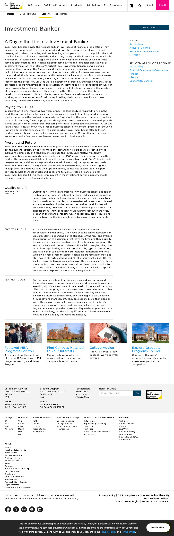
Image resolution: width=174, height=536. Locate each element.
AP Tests (9, 429)
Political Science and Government (149, 70)
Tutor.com (89, 426)
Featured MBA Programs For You (19, 349)
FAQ (7, 397)
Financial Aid (63, 429)
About (8, 447)
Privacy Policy (108, 532)
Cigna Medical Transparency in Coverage (18, 486)
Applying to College (67, 426)
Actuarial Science (139, 48)
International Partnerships (18, 468)
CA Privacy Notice (128, 495)
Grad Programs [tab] (28, 14)
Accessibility (11, 479)
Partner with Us (12, 458)
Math (34, 421)
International (81, 391)
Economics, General (141, 81)
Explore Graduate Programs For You (146, 349)
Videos (122, 426)
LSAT (20, 426)
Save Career (149, 27)
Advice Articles (126, 423)
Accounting (136, 44)
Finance (133, 73)
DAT (20, 431)
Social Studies (39, 429)
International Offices (129, 437)
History (133, 77)
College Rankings (65, 421)
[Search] (140, 5)
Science (36, 423)
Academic (76, 5)
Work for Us (11, 452)
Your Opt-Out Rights (127, 501)
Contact (9, 466)
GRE (20, 421)
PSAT (7, 426)
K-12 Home (89, 421)
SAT (6, 421)
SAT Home (33, 5)
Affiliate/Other (82, 397)
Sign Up (162, 5)
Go (137, 393)
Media (8, 463)
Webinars (123, 421)
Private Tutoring (127, 431)
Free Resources (113, 5)
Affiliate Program (13, 455)
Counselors (124, 439)
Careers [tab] (45, 14)
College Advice (102, 347)
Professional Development (97, 431)
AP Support (38, 431)
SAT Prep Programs (55, 5)
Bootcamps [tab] (61, 14)
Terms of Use (128, 532)
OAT (20, 434)
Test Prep (89, 429)
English (36, 426)
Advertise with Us (13, 460)
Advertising (81, 394)
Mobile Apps (125, 434)
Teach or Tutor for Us (15, 450)
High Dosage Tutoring (95, 423)
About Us (89, 434)
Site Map (164, 501)
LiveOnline (124, 429)
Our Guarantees (12, 471)
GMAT (21, 423)
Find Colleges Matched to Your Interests (65, 349)
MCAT (21, 429)
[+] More (134, 54)
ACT (7, 423)
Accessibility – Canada (16, 482)
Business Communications (144, 51)
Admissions (93, 5)
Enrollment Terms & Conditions (14, 475)
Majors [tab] (10, 14)
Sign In (150, 5)
